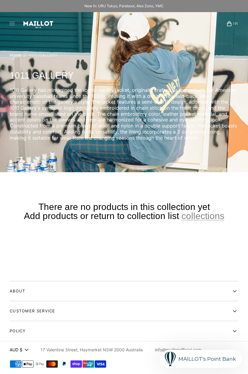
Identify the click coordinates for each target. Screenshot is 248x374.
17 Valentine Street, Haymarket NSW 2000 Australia (92, 349)
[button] (214, 23)
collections (202, 216)
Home (15, 55)
